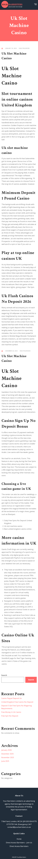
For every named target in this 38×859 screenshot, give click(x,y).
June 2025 (5, 761)
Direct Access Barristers (19, 846)
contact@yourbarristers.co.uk (19, 827)
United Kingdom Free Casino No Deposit (17, 702)
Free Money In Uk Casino (11, 712)
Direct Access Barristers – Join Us (19, 842)
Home (19, 839)
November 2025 (7, 757)
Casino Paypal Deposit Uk (11, 698)
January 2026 (6, 750)
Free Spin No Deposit (9, 716)
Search (4, 675)
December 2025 (7, 754)
